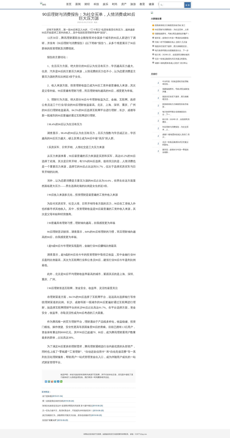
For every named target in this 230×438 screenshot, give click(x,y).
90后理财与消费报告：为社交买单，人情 (171, 30)
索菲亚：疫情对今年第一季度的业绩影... (175, 151)
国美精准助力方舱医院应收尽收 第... (175, 105)
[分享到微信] (61, 381)
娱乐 (105, 4)
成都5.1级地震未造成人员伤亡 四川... (176, 136)
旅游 (133, 4)
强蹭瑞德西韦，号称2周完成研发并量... (175, 90)
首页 (68, 4)
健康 (151, 4)
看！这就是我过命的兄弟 (52, 401)
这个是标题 (47, 396)
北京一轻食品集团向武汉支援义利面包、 (171, 59)
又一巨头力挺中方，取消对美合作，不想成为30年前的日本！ (67, 411)
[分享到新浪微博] (52, 381)
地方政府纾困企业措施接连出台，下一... (174, 113)
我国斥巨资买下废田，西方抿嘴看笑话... (175, 98)
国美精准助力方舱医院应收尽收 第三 (170, 25)
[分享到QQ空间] (49, 381)
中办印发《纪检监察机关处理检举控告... (175, 82)
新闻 (78, 4)
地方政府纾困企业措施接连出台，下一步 (171, 50)
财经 (87, 4)
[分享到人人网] (58, 381)
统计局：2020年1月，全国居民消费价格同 (172, 55)
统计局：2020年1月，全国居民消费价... (175, 120)
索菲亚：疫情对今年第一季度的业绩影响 (171, 38)
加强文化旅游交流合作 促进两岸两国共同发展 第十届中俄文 (67, 406)
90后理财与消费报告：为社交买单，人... (175, 128)
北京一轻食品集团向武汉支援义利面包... (175, 143)
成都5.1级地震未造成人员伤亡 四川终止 (171, 63)
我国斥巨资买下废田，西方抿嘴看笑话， (171, 46)
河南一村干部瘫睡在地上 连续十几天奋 (171, 42)
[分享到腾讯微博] (55, 381)
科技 (96, 4)
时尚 (114, 4)
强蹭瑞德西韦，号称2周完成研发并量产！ (172, 34)
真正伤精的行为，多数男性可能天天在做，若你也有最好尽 (66, 415)
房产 (124, 4)
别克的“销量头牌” (49, 420)
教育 (142, 4)
